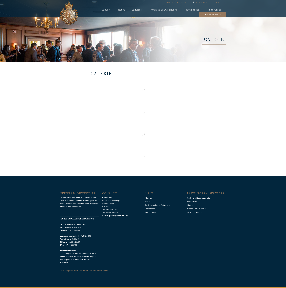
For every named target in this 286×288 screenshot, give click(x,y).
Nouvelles (215, 10)
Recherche (201, 2)
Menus (121, 10)
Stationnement (150, 212)
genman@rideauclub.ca (118, 216)
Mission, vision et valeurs (196, 209)
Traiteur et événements (164, 10)
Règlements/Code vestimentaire (199, 198)
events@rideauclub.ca (83, 256)
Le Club (106, 10)
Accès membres (213, 14)
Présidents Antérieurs (195, 212)
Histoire (190, 205)
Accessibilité (192, 201)
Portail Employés (176, 2)
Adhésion (137, 10)
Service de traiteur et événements (157, 205)
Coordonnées (193, 10)
